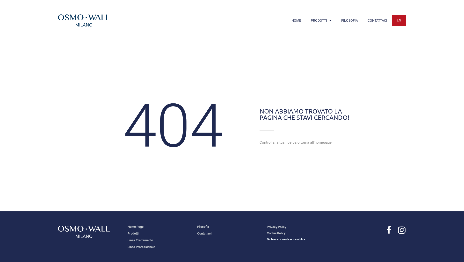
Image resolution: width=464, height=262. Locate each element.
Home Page (136, 226)
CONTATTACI (377, 20)
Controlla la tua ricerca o (296, 142)
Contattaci (204, 233)
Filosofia (203, 226)
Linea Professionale (141, 247)
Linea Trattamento (140, 240)
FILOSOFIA (349, 20)
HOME (296, 20)
